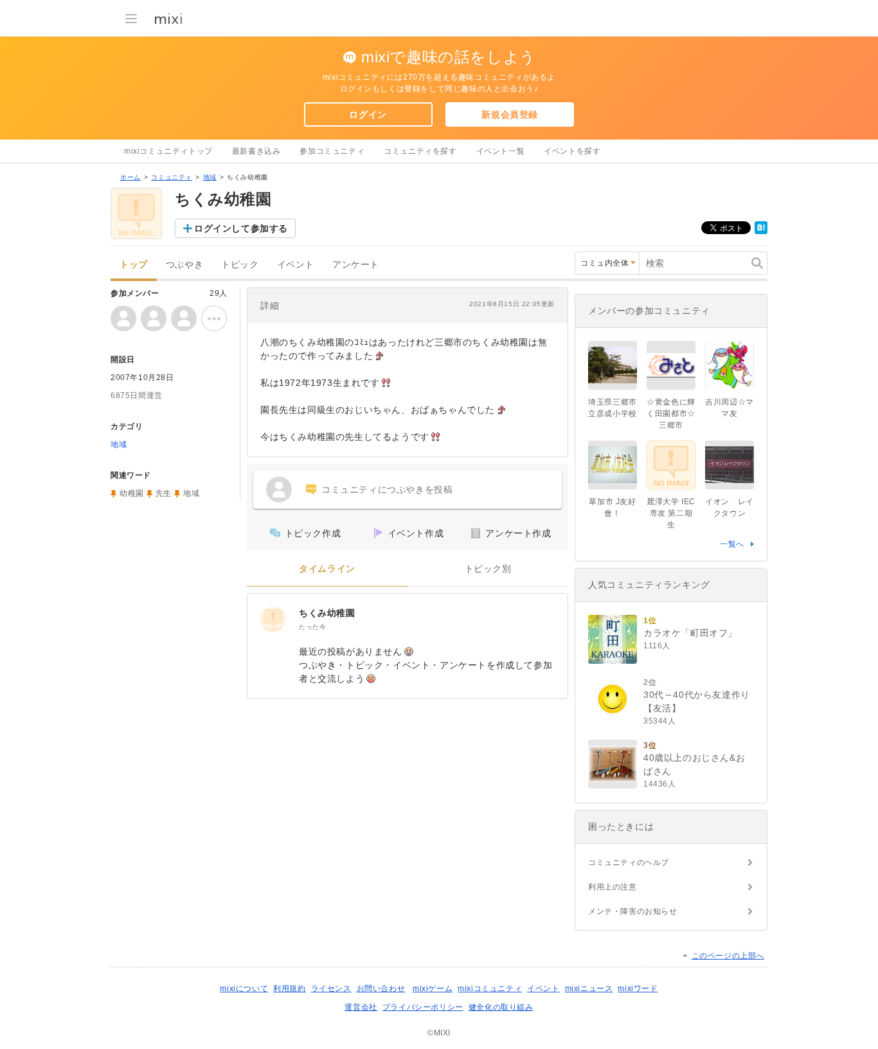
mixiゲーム (432, 988)
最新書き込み (256, 151)
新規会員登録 (509, 114)
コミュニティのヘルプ (628, 862)
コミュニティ (171, 177)
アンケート (355, 264)
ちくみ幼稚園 (327, 613)
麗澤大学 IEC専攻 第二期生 (671, 513)
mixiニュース (589, 988)
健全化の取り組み (501, 1007)
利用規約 (289, 988)
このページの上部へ (728, 955)
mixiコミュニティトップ (168, 151)
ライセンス (331, 988)
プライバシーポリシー (422, 1007)
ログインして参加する (241, 228)
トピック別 (488, 569)
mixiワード (638, 988)
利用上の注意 (612, 886)
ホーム (130, 177)
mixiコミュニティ (490, 988)
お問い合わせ (381, 988)
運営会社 (361, 1007)
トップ (134, 264)
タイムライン (327, 569)
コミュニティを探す (420, 151)
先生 (164, 493)
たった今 (312, 626)
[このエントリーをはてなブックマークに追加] (761, 231)
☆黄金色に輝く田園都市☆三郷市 (671, 413)
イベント (295, 264)
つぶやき (184, 264)
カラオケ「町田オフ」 (690, 633)
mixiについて (244, 988)
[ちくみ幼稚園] (273, 619)
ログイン (367, 114)
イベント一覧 (500, 151)
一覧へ (732, 544)
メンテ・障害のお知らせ (632, 911)
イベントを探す (572, 151)
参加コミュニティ (332, 151)
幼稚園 (132, 493)
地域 (210, 177)
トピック (239, 264)
